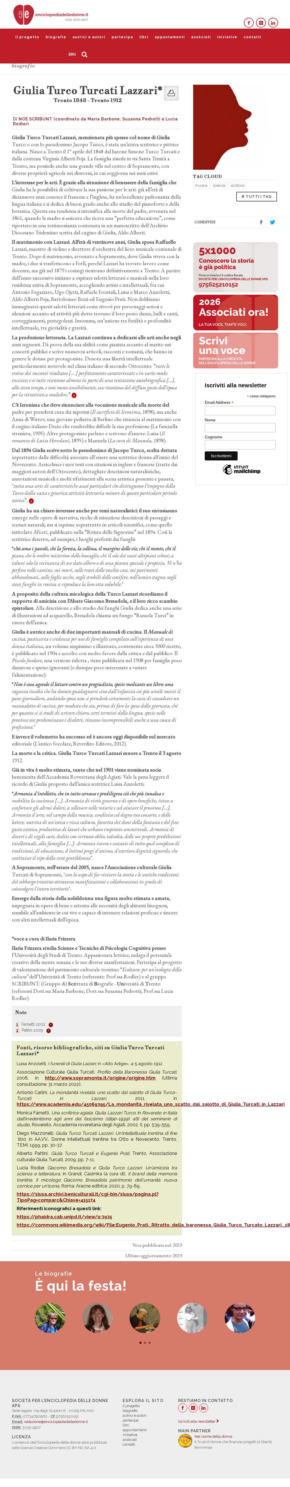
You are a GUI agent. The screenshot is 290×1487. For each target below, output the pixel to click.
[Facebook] (249, 23)
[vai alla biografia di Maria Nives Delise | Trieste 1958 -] (50, 1318)
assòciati (201, 37)
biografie (56, 37)
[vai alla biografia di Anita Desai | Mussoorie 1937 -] (97, 1318)
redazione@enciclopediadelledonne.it (56, 1422)
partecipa (122, 37)
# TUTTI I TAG (257, 196)
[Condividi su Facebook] (261, 222)
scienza (219, 185)
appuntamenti (170, 37)
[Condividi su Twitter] (272, 222)
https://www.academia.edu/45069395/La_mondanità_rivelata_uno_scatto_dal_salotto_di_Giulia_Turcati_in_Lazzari (151, 1104)
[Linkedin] (273, 23)
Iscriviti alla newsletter (197, 1421)
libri (143, 37)
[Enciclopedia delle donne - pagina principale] (51, 14)
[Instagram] (261, 23)
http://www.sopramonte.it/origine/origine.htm (100, 1078)
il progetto (27, 37)
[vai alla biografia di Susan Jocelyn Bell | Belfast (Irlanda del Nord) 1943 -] (192, 1318)
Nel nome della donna (213, 1436)
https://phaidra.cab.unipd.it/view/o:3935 (64, 1217)
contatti (252, 37)
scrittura (237, 185)
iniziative (227, 37)
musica (201, 185)
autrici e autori (88, 37)
